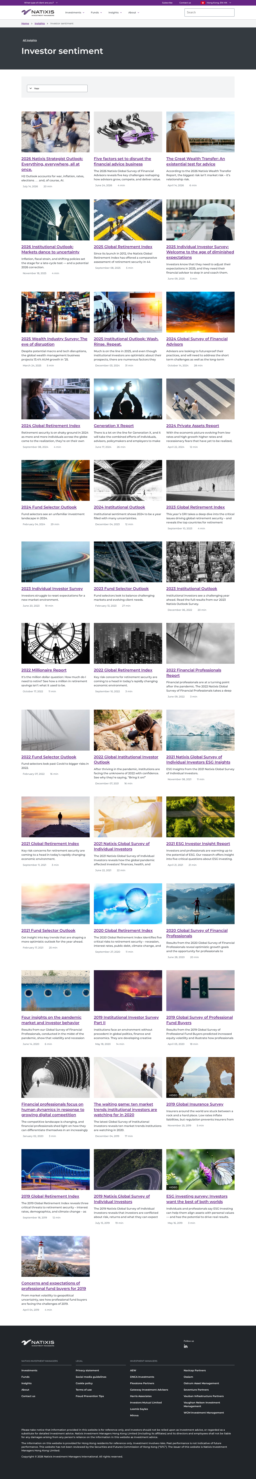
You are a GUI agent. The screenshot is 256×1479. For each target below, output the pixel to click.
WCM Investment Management (204, 1412)
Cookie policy (84, 1383)
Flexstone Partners (142, 1383)
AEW (133, 1370)
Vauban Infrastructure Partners (204, 1396)
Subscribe (167, 2)
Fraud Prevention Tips (90, 1396)
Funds (95, 12)
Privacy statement (87, 1370)
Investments (73, 12)
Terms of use (84, 1389)
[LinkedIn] (186, 1346)
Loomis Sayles (139, 1409)
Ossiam (188, 1376)
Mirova (134, 1415)
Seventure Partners (196, 1389)
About (132, 12)
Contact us (185, 2)
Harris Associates (141, 1396)
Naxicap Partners (195, 1370)
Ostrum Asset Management (201, 1383)
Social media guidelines (91, 1376)
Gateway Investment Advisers (149, 1389)
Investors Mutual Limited (146, 1402)
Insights (113, 12)
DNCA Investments (142, 1376)
